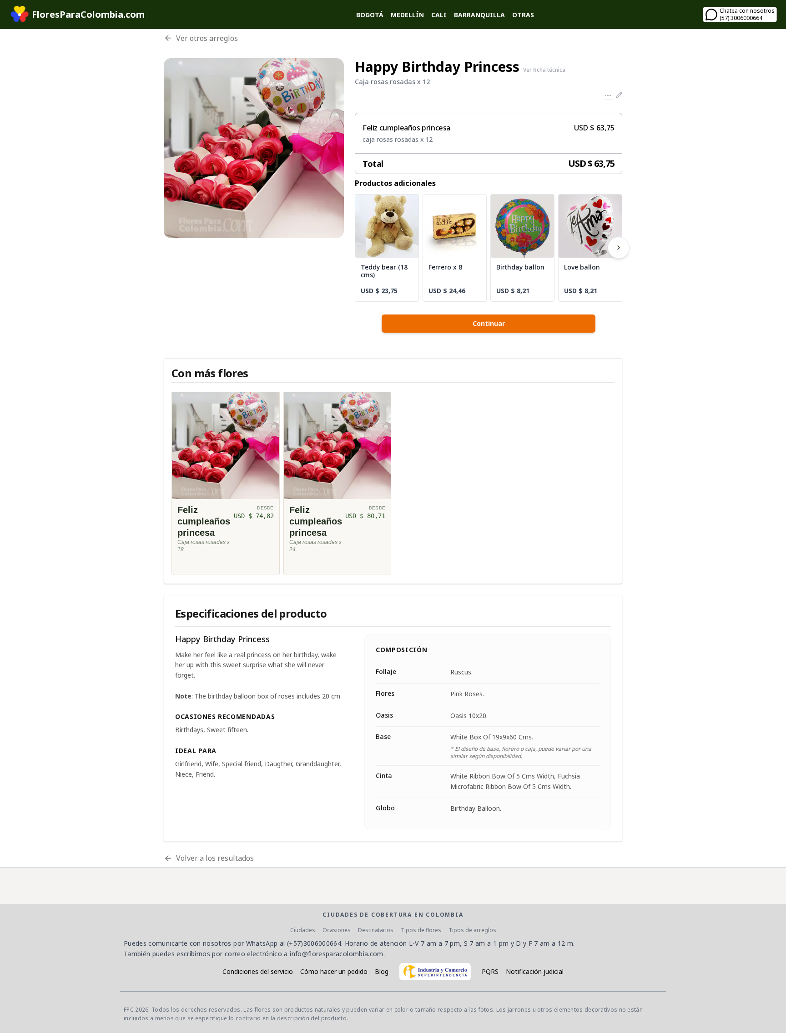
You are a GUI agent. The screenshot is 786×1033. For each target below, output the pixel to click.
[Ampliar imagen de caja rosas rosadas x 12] (254, 148)
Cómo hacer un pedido (334, 971)
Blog (381, 971)
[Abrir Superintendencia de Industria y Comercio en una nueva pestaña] (435, 971)
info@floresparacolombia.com (336, 953)
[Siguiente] (619, 248)
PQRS (490, 971)
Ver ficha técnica (544, 70)
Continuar (489, 323)
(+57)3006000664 (314, 943)
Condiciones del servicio (257, 971)
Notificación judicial (535, 971)
